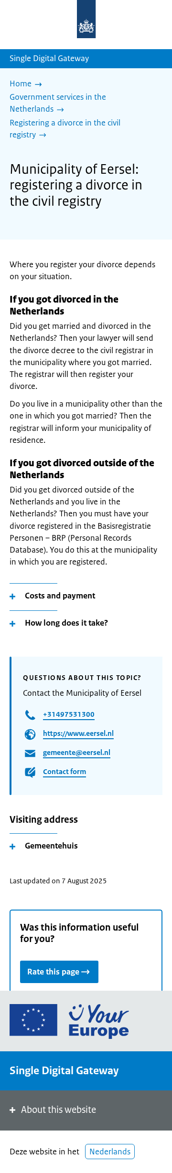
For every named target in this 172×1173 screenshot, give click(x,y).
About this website (58, 1110)
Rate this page (53, 971)
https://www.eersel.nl (78, 733)
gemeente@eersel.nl (76, 752)
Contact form (64, 771)
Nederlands (109, 1151)
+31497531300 (69, 714)
